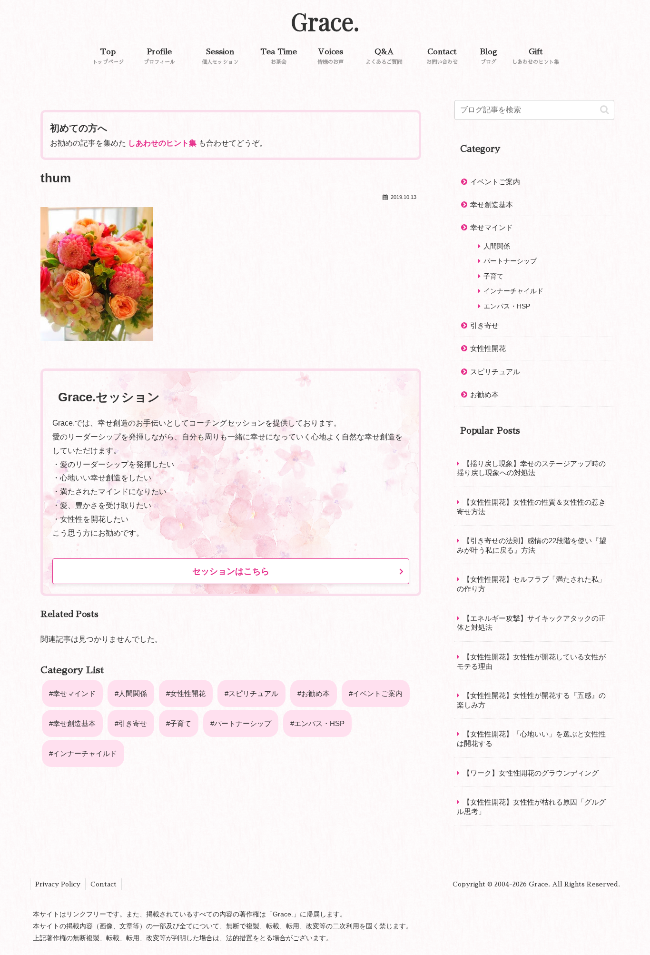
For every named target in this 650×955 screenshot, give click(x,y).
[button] (604, 109)
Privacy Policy (57, 884)
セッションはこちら (230, 571)
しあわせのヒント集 (162, 143)
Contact (103, 884)
